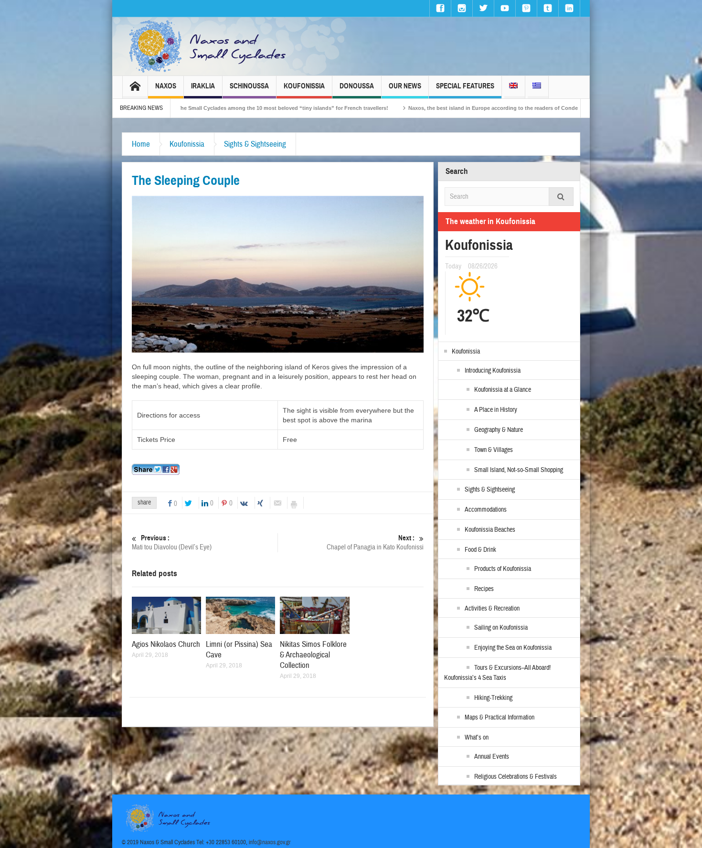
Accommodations (486, 509)
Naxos (165, 86)
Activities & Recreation (492, 608)
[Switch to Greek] (536, 87)
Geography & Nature (498, 430)
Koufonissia (304, 86)
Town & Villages (493, 450)
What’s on (477, 737)
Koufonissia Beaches (490, 530)
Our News (405, 86)
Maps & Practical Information (499, 717)
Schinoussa (249, 86)
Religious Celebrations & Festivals (515, 777)
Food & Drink (480, 550)
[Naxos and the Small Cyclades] (208, 46)
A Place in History (495, 410)
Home (141, 144)
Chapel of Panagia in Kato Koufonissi (375, 543)
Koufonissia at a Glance (502, 390)
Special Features (465, 86)
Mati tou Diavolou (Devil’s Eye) (172, 543)
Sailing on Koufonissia (501, 627)
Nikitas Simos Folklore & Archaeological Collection (313, 654)
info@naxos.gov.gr (270, 842)
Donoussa (357, 86)
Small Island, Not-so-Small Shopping (518, 470)
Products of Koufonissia (502, 569)
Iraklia (203, 86)
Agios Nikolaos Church (166, 644)
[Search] (561, 196)
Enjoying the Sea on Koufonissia (513, 648)
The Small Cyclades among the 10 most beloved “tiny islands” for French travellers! (229, 108)
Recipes (484, 589)
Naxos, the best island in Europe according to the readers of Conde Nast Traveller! (458, 108)
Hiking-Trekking (493, 698)
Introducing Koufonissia (493, 370)
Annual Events (491, 756)
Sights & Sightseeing (255, 144)
